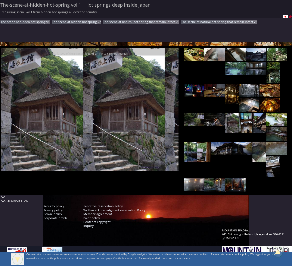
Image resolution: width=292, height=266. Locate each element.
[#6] (256, 73)
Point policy (91, 218)
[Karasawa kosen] (276, 124)
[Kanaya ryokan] (194, 189)
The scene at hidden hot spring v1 (25, 22)
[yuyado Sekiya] (249, 95)
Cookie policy (52, 214)
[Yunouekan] (232, 131)
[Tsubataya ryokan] (259, 131)
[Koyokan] (235, 73)
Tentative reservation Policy (103, 206)
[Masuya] (256, 59)
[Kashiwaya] (277, 59)
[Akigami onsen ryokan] (194, 95)
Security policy (53, 206)
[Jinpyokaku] (214, 189)
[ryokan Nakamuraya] (276, 153)
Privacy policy (53, 210)
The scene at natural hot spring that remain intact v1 (141, 22)
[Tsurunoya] (242, 153)
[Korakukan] (235, 59)
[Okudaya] (194, 59)
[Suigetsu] (221, 153)
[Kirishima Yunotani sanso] (249, 109)
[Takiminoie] (270, 95)
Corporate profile (55, 218)
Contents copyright (97, 222)
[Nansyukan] (214, 59)
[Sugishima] (232, 102)
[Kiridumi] (204, 160)
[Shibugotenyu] (276, 138)
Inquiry (88, 226)
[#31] (235, 189)
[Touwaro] (259, 160)
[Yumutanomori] (214, 124)
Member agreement (97, 214)
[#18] (245, 131)
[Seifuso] (270, 109)
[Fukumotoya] (194, 124)
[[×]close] (17, 259)
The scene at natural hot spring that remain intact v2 (219, 22)
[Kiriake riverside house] (190, 160)
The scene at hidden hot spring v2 (76, 22)
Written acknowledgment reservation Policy (114, 210)
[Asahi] (273, 80)
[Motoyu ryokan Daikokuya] (273, 174)
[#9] (214, 95)
